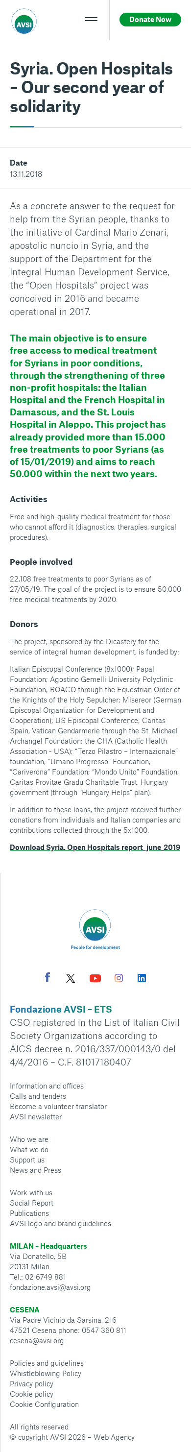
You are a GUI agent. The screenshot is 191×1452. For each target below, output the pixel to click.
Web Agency (114, 1436)
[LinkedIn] (142, 979)
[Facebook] (47, 978)
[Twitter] (70, 979)
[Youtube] (95, 979)
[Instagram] (119, 979)
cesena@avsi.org (37, 1340)
